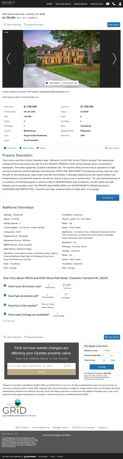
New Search (113, 24)
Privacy (60, 456)
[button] (8, 59)
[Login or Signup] (120, 3)
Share (42, 148)
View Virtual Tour (70, 83)
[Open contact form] (107, 3)
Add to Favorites (14, 24)
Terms (52, 456)
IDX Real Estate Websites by (12, 456)
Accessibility (43, 456)
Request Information (35, 24)
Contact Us (12, 148)
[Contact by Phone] (113, 3)
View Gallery (54, 83)
